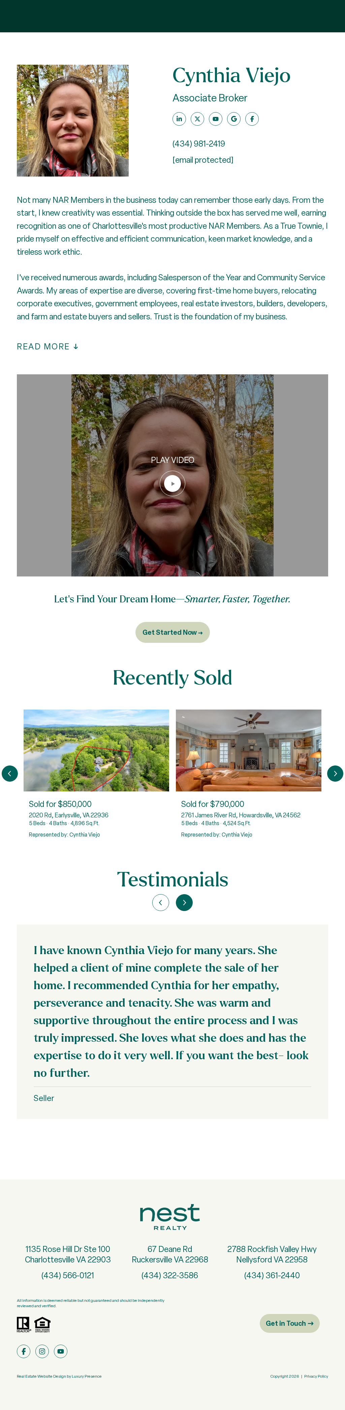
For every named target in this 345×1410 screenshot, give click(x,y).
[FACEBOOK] (252, 119)
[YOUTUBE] (215, 119)
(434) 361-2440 (272, 1275)
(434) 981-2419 (198, 143)
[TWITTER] (197, 119)
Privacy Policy (316, 1376)
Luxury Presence (87, 1376)
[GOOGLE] (234, 119)
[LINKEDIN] (179, 119)
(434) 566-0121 (67, 1275)
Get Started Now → (173, 632)
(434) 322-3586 (170, 1275)
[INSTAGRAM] (42, 1351)
